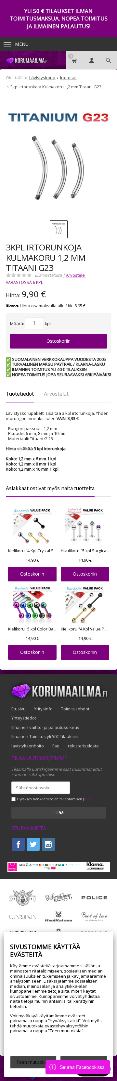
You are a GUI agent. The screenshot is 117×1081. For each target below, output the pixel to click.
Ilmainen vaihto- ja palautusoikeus (45, 727)
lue (86, 799)
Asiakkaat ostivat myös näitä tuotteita (50, 488)
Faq (55, 746)
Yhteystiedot (23, 718)
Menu (22, 44)
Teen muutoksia (33, 1062)
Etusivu (18, 709)
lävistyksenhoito (27, 746)
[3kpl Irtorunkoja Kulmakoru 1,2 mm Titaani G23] (58, 160)
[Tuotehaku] (108, 60)
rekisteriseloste (83, 746)
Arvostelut (56, 393)
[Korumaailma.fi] (26, 60)
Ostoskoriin (58, 341)
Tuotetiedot (20, 393)
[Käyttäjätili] (91, 60)
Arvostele (76, 275)
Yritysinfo (43, 709)
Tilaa (59, 812)
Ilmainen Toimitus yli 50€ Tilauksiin (44, 736)
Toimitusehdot (75, 709)
